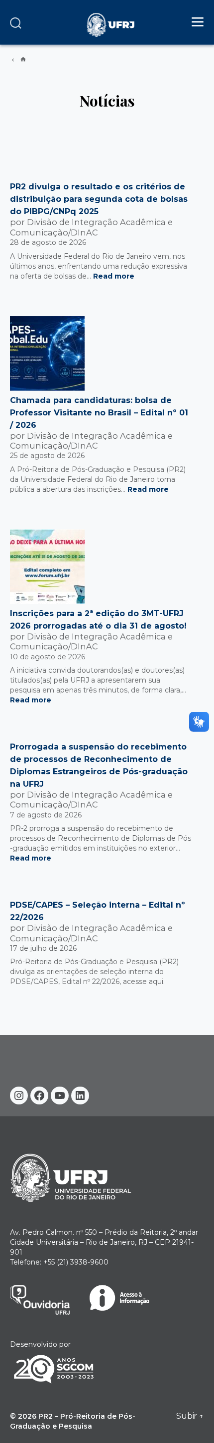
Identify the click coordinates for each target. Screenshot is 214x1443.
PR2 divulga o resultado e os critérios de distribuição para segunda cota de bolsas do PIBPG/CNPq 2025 (99, 199)
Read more (113, 276)
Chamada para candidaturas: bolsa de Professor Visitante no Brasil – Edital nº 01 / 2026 (99, 413)
